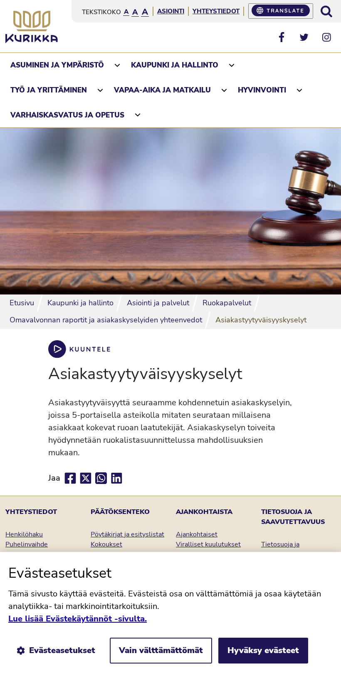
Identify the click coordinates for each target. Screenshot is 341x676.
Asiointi (170, 11)
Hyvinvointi (262, 90)
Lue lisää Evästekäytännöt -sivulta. (77, 618)
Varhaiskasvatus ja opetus (67, 115)
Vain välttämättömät (161, 650)
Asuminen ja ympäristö (57, 65)
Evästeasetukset (62, 650)
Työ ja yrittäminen (48, 90)
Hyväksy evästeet (263, 650)
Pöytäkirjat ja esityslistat (127, 534)
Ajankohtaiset (196, 534)
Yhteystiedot (216, 11)
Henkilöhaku (24, 534)
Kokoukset (106, 544)
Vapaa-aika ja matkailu (162, 90)
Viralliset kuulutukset (208, 544)
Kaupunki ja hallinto (174, 65)
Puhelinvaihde (26, 544)
